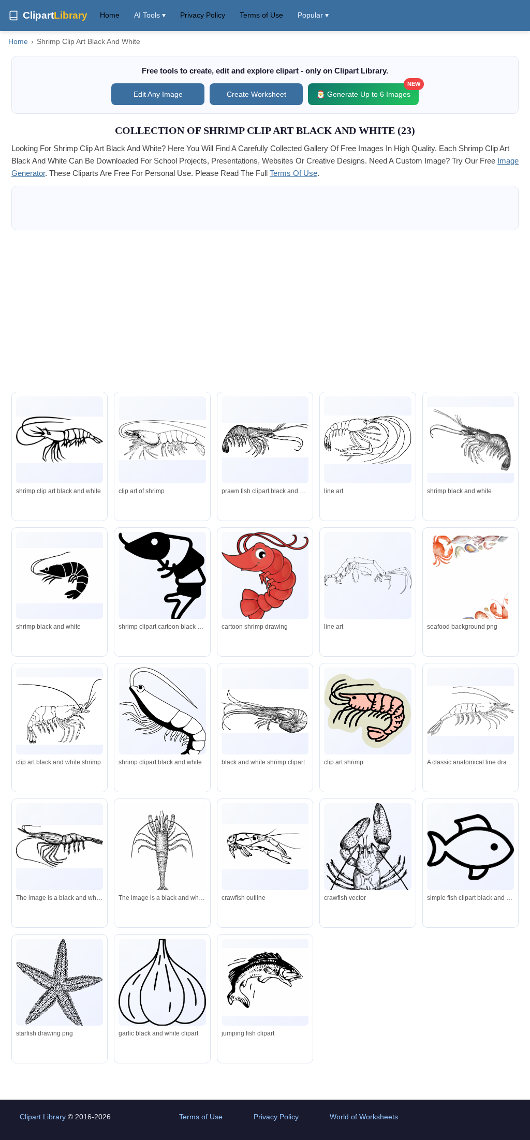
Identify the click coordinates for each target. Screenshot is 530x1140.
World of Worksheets (364, 1117)
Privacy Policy (202, 15)
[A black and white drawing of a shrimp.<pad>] (162, 851)
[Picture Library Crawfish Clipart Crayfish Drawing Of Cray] (367, 871)
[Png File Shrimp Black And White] (162, 576)
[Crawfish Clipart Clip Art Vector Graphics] (265, 847)
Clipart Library (43, 1117)
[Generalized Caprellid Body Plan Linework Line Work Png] (367, 576)
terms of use (293, 173)
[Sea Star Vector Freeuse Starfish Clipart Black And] (59, 983)
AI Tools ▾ (150, 15)
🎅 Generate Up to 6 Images (367, 90)
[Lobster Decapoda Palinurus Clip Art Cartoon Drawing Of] (265, 577)
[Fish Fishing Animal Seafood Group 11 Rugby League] (265, 982)
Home (110, 15)
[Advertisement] (265, 311)
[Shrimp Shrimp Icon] (59, 575)
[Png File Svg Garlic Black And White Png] (162, 982)
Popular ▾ (313, 15)
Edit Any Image (158, 94)
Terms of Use (261, 15)
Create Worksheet (256, 94)
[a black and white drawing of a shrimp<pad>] (59, 847)
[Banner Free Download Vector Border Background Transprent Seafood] (470, 588)
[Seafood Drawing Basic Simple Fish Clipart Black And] (470, 847)
